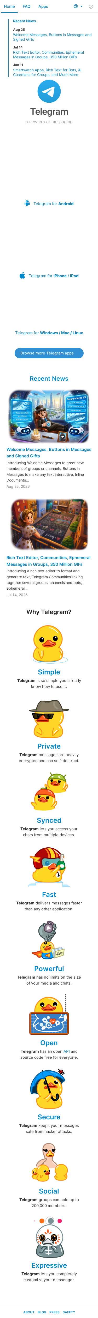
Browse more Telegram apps (47, 353)
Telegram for (53, 203)
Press (54, 1312)
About (28, 1312)
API (67, 1051)
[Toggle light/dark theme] (91, 6)
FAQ (27, 6)
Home (9, 6)
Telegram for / (54, 275)
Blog (42, 1312)
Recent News (24, 21)
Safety (69, 1312)
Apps (43, 6)
